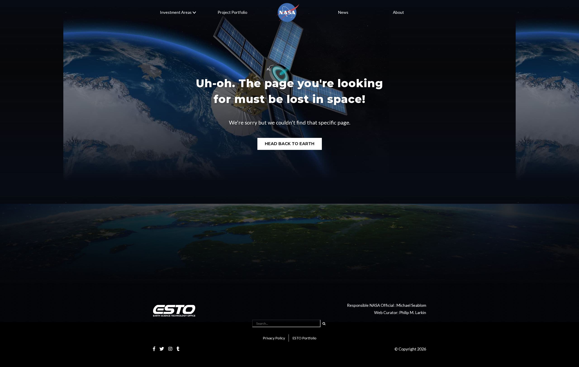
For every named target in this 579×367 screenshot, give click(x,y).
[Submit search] (324, 323)
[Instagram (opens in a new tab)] (170, 348)
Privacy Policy (274, 338)
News (343, 12)
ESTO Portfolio (304, 338)
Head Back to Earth (289, 143)
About (398, 12)
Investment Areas (176, 12)
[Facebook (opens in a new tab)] (154, 348)
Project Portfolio (232, 12)
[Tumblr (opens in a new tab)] (178, 348)
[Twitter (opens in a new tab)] (161, 348)
